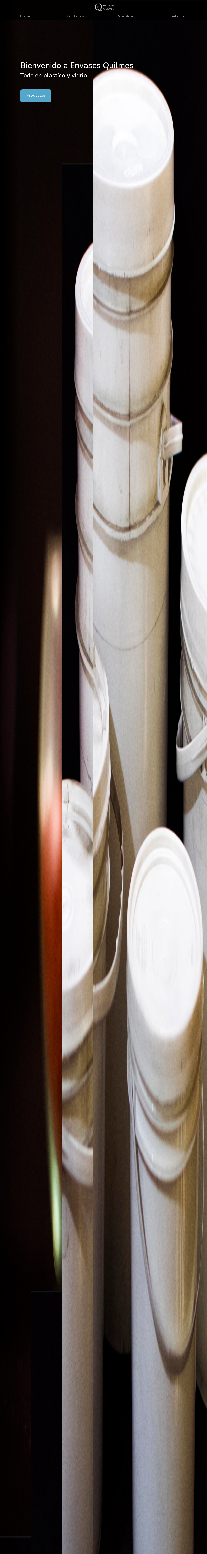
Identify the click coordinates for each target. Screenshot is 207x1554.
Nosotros (126, 16)
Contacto (176, 16)
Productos (75, 16)
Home (25, 16)
